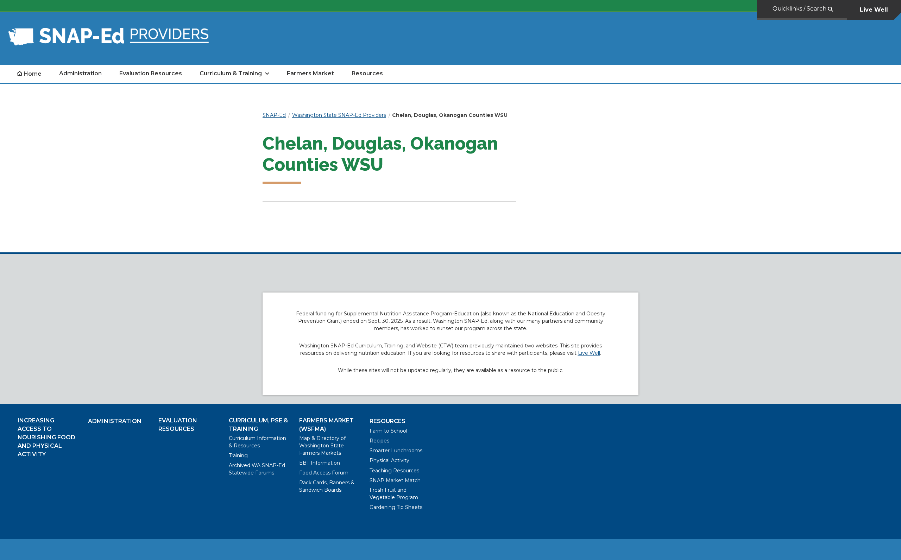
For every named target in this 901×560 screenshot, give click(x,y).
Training (238, 455)
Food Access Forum (323, 473)
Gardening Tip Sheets (396, 507)
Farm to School (388, 431)
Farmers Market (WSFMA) (326, 424)
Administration (80, 73)
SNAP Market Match (395, 480)
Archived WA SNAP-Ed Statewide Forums (257, 469)
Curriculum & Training (231, 73)
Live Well (874, 9)
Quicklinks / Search (800, 8)
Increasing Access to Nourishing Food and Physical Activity (46, 437)
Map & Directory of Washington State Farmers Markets (322, 445)
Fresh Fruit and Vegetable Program (394, 494)
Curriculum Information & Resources (257, 442)
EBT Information (319, 463)
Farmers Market (310, 73)
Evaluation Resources (150, 73)
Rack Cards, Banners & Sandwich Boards (326, 486)
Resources (367, 73)
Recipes (379, 441)
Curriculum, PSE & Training (258, 424)
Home (33, 73)
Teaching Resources (394, 470)
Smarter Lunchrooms (396, 450)
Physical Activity (389, 460)
